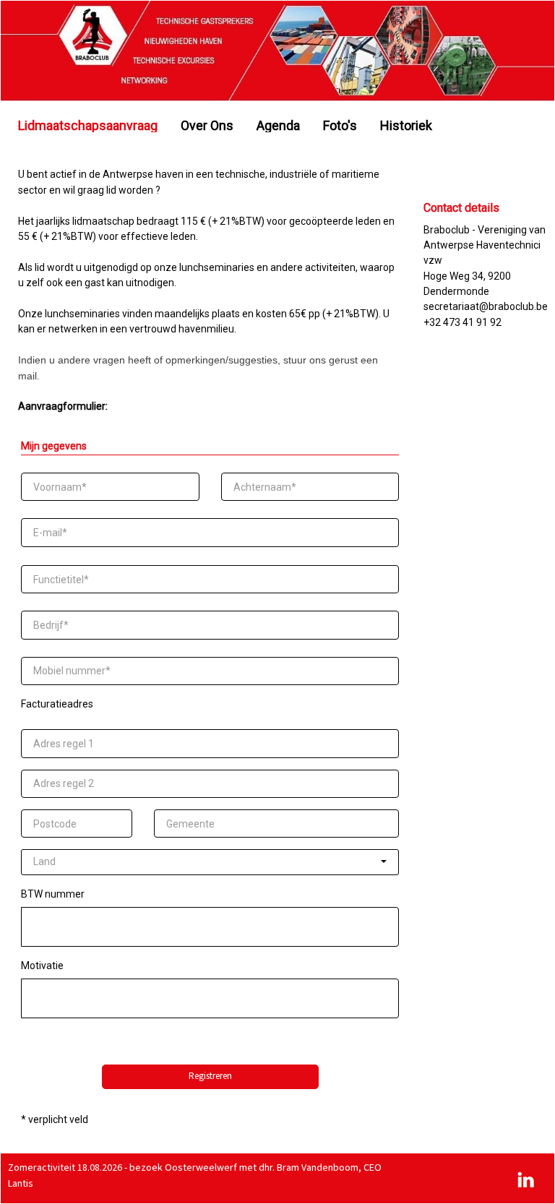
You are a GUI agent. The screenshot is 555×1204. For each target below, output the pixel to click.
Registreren (210, 1076)
